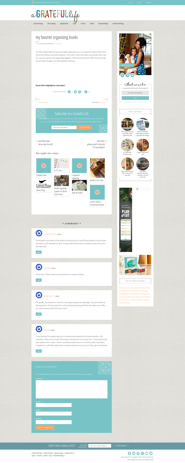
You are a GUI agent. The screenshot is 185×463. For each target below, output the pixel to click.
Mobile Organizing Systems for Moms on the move (60, 191)
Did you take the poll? (45, 144)
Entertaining (37, 453)
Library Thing (40, 190)
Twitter (134, 453)
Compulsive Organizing (76, 177)
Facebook (122, 75)
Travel (39, 456)
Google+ (142, 453)
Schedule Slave (41, 175)
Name (39, 401)
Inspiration (69, 453)
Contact (148, 3)
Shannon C (49, 295)
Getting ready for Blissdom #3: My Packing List (96, 146)
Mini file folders (77, 192)
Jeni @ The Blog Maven (145, 460)
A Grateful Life (55, 16)
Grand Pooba (50, 234)
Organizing (102, 102)
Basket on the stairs (97, 180)
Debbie (47, 268)
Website (39, 419)
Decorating (48, 453)
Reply (39, 252)
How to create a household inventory (97, 203)
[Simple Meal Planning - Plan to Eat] (125, 251)
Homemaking (59, 456)
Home (131, 3)
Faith (46, 456)
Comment (39, 379)
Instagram (146, 453)
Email (39, 410)
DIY (50, 456)
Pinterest (127, 75)
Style (33, 456)
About (139, 3)
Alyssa (47, 329)
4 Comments (58, 44)
